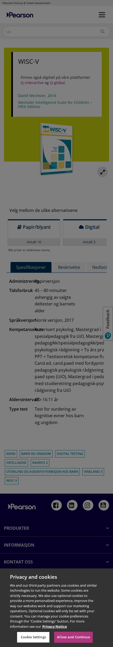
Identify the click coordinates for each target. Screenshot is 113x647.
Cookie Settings (33, 637)
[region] (56, 607)
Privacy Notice (54, 626)
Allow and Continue (73, 637)
